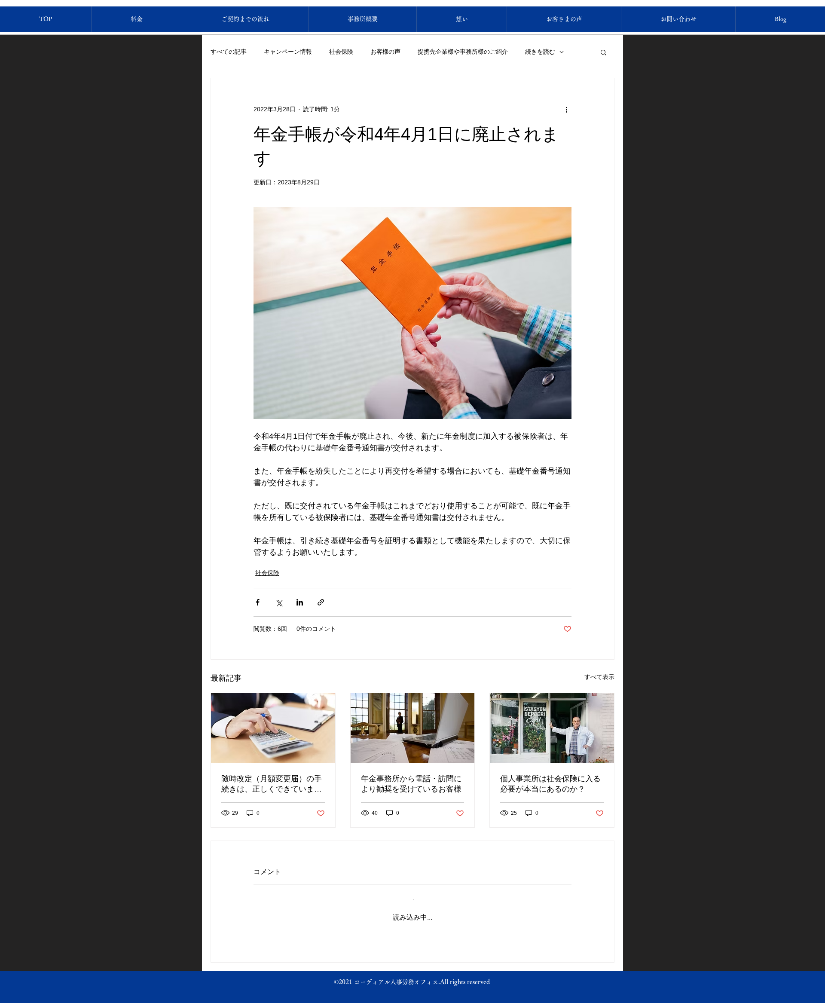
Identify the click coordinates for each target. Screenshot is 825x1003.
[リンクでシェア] (321, 602)
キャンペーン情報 (288, 51)
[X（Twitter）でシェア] (279, 602)
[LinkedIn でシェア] (300, 602)
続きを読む (540, 51)
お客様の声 (385, 51)
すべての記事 (229, 51)
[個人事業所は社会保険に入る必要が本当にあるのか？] (552, 728)
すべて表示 (599, 676)
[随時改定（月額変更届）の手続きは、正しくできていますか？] (273, 728)
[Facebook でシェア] (258, 602)
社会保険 (341, 51)
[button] (603, 52)
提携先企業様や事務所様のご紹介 (463, 51)
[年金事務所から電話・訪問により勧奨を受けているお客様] (413, 728)
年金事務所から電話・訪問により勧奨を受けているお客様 (411, 783)
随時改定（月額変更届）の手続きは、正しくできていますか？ (271, 784)
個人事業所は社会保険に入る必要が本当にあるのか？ (550, 783)
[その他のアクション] (566, 109)
